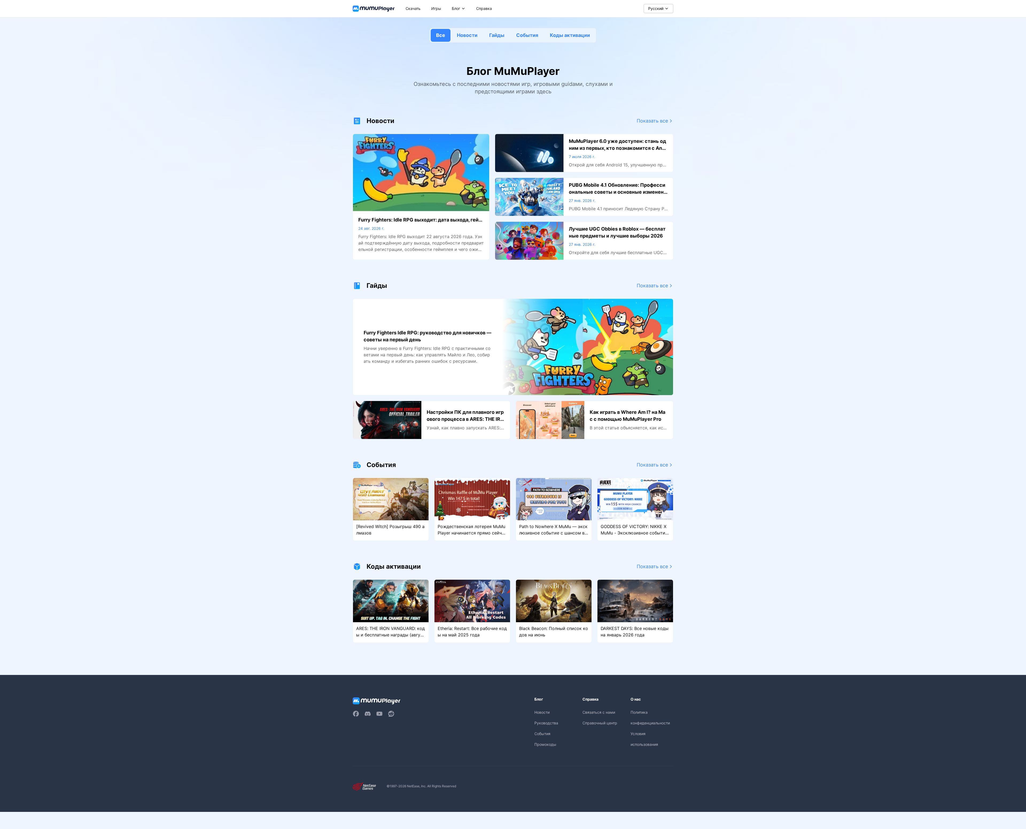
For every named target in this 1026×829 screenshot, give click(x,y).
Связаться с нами (598, 712)
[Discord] (367, 713)
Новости (467, 35)
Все (440, 35)
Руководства (546, 723)
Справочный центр (599, 723)
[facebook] (356, 713)
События (527, 35)
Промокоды (545, 744)
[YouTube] (379, 713)
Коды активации (570, 35)
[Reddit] (391, 713)
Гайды (496, 35)
